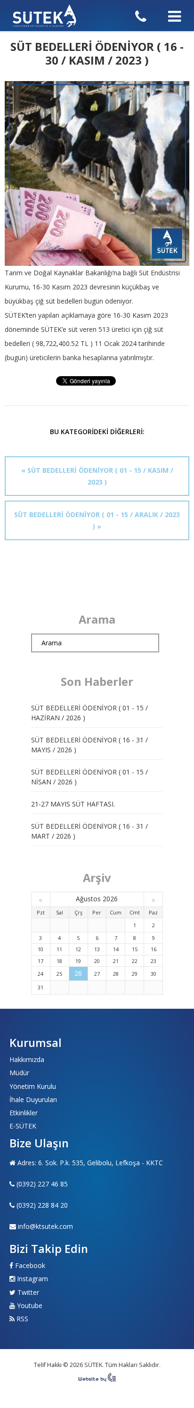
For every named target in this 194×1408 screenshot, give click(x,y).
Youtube (29, 1305)
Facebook (30, 1265)
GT (44, 15)
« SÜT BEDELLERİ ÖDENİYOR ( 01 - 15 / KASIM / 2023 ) (97, 476)
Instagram (32, 1278)
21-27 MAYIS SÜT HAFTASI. (73, 803)
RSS (22, 1318)
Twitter (28, 1292)
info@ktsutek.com (45, 1226)
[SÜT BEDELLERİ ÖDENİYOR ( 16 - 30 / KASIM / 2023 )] (97, 173)
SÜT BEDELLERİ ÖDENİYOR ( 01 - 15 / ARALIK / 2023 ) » (97, 520)
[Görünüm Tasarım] (97, 1379)
